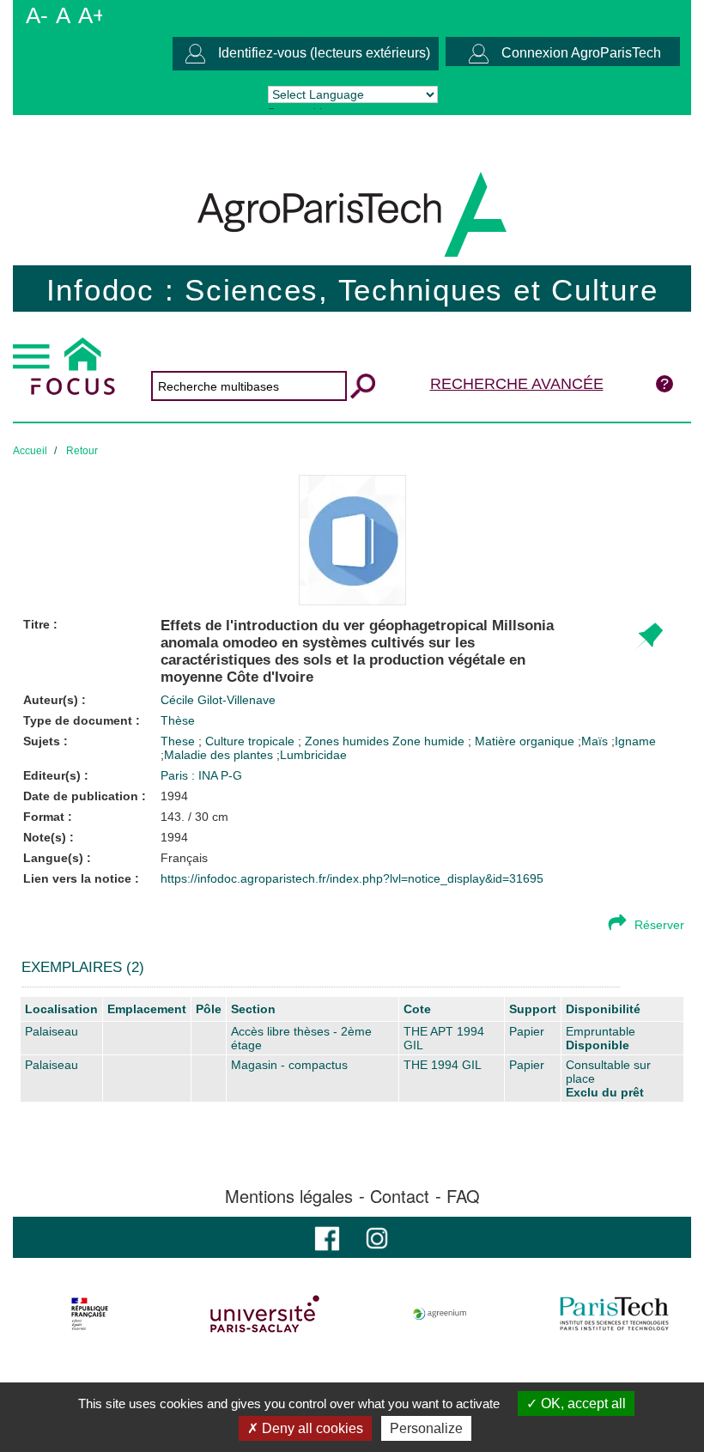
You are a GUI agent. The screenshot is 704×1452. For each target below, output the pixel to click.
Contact (399, 1196)
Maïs (594, 741)
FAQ (463, 1196)
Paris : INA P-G (201, 775)
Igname (635, 741)
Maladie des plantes (218, 755)
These (179, 741)
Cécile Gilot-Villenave (218, 700)
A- (37, 15)
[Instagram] (377, 1237)
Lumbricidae (313, 755)
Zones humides (348, 741)
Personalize (426, 1428)
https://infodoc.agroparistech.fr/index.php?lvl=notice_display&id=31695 (352, 878)
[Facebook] (327, 1237)
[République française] (90, 1313)
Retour (82, 451)
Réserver (659, 925)
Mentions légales (289, 1196)
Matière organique (526, 741)
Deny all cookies (310, 1428)
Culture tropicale (251, 741)
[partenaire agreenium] (440, 1313)
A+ (92, 15)
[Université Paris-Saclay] (265, 1313)
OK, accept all (581, 1403)
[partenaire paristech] (614, 1313)
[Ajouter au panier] (648, 637)
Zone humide (430, 741)
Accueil (30, 451)
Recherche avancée (517, 383)
